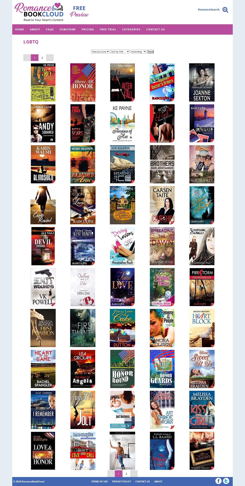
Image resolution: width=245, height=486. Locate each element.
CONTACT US (155, 29)
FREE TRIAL (108, 29)
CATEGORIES (131, 29)
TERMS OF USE (99, 481)
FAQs (50, 29)
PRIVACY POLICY (121, 481)
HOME (19, 29)
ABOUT (35, 29)
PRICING (88, 29)
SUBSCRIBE (68, 29)
